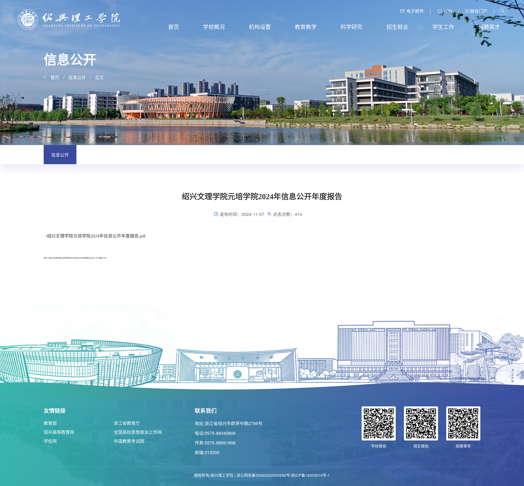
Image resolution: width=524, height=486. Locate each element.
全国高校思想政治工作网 (138, 432)
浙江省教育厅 (127, 423)
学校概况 (214, 26)
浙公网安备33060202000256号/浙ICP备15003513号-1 (283, 475)
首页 (173, 26)
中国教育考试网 (129, 441)
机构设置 (260, 26)
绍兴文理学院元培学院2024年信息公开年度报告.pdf (96, 236)
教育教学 (306, 26)
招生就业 (397, 26)
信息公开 (77, 77)
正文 (99, 77)
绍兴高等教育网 (59, 432)
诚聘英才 (489, 26)
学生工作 (443, 26)
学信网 (50, 441)
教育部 (50, 423)
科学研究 (351, 26)
